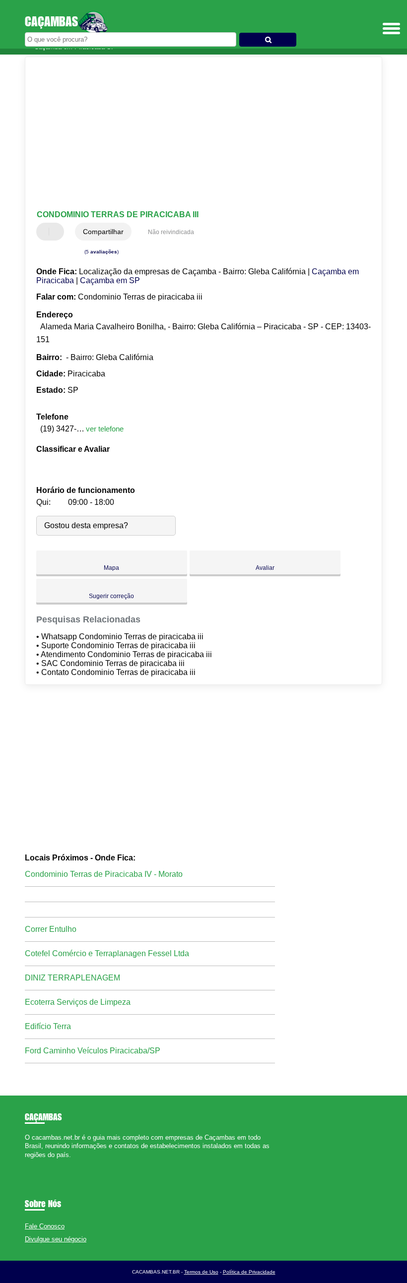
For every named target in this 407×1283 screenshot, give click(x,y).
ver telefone (105, 429)
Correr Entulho (50, 929)
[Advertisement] (195, 133)
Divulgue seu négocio (55, 1239)
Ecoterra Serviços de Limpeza (78, 1002)
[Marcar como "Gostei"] (45, 232)
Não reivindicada (171, 232)
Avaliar (265, 567)
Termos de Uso (201, 1272)
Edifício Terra (48, 1026)
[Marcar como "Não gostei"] (57, 232)
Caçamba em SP (110, 280)
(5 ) (101, 251)
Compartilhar (103, 232)
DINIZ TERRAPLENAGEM (72, 978)
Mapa (111, 567)
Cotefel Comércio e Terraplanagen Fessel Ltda (107, 953)
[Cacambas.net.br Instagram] (36, 1163)
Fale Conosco (45, 1226)
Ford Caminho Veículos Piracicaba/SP (92, 1050)
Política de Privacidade (249, 1272)
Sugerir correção (111, 596)
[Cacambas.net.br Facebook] (27, 1163)
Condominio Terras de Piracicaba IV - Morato (104, 874)
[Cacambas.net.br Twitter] (31, 1163)
